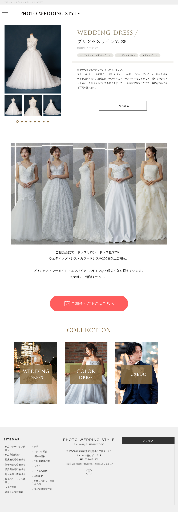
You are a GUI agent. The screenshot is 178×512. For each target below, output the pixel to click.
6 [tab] (39, 121)
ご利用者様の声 (42, 461)
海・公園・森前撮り (15, 474)
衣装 (36, 446)
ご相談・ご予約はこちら (92, 303)
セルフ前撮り (12, 487)
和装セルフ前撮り (14, 492)
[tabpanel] (13, 105)
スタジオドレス (16, 2)
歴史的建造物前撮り (15, 459)
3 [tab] (26, 121)
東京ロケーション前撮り (15, 448)
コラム (37, 466)
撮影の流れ (39, 456)
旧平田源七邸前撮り (15, 464)
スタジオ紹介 (40, 451)
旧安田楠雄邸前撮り (15, 469)
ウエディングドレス (126, 55)
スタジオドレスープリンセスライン (95, 55)
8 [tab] (48, 121)
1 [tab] (17, 121)
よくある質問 (40, 471)
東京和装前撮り (13, 454)
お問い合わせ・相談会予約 (44, 482)
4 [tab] (30, 121)
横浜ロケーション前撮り (15, 481)
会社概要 (38, 476)
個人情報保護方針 (43, 489)
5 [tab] (35, 121)
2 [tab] (22, 121)
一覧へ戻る (123, 105)
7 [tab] (43, 121)
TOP (6, 2)
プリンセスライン (150, 55)
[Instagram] (89, 472)
